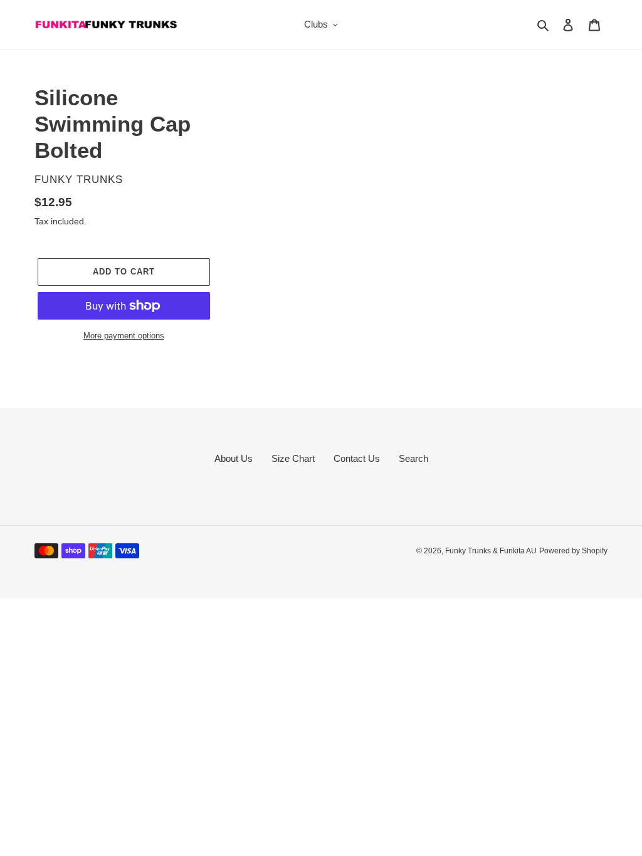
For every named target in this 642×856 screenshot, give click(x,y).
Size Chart (293, 458)
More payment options (123, 335)
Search (413, 458)
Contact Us (357, 458)
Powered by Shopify (573, 550)
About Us (233, 458)
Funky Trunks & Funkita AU (491, 550)
